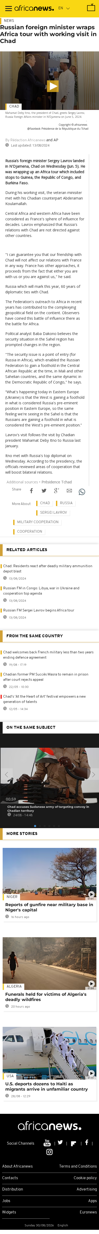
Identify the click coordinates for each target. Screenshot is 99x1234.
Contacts (10, 1178)
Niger (12, 897)
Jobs (6, 1201)
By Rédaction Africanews (25, 140)
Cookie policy (85, 1178)
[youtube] (47, 1143)
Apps (92, 1201)
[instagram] (49, 1152)
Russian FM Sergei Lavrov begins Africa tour (38, 611)
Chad (14, 107)
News (9, 21)
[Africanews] (34, 9)
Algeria (14, 987)
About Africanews (17, 1167)
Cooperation (29, 532)
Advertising (87, 1190)
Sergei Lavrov (53, 513)
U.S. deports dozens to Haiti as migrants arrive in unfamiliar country (46, 1086)
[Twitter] (61, 1143)
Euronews (88, 1212)
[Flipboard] (74, 1143)
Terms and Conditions (78, 1167)
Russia (66, 503)
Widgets (9, 1212)
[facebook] (86, 1143)
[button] (53, 86)
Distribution (12, 1190)
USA (10, 1076)
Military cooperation (38, 522)
